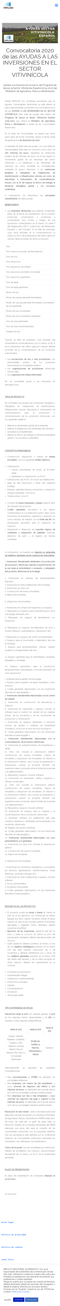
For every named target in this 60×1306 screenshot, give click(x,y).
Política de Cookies (20, 1291)
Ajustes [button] (7, 1299)
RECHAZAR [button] (32, 1300)
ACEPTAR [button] (19, 1300)
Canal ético (7, 1259)
